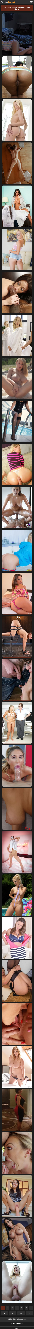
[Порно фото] (9, 2)
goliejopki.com (21, 1319)
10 (21, 1313)
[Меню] (31, 2)
